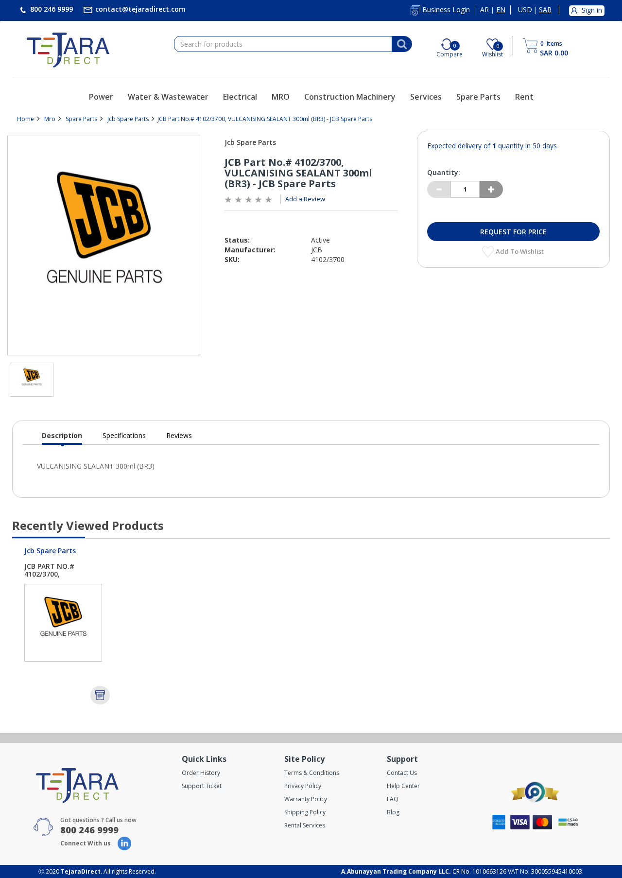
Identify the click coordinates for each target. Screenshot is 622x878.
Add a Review (305, 198)
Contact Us (402, 773)
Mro (49, 119)
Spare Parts (478, 96)
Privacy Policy (302, 786)
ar (484, 9)
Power (101, 96)
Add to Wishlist (520, 251)
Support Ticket (202, 786)
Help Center (403, 786)
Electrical (240, 96)
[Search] (402, 44)
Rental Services (304, 825)
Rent (524, 96)
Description (62, 438)
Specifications (124, 435)
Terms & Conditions (311, 773)
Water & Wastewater (168, 96)
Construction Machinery (350, 96)
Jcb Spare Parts (128, 119)
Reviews (179, 435)
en (500, 9)
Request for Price (513, 231)
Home (25, 119)
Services (426, 96)
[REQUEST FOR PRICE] (100, 695)
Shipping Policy (305, 812)
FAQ (392, 799)
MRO (281, 96)
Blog (393, 812)
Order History (201, 773)
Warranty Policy (305, 799)
